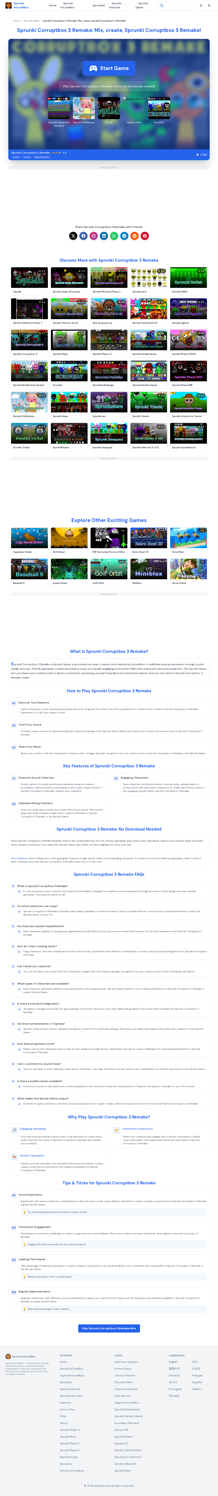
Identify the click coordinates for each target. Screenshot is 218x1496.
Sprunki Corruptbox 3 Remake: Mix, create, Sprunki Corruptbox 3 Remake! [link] (84, 20)
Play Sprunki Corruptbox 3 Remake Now (109, 1328)
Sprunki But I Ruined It (127, 1457)
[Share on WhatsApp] (114, 236)
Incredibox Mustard (126, 1423)
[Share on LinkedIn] (104, 236)
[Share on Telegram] (124, 236)
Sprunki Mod (67, 1436)
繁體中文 (174, 1368)
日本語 (196, 1368)
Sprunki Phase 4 (70, 1430)
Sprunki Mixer (122, 1470)
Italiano (196, 1389)
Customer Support (126, 1362)
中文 (195, 1362)
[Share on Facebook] (83, 236)
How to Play (67, 1409)
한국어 (173, 1382)
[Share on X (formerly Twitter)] (73, 236)
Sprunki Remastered (126, 1409)
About (64, 1423)
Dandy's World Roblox (128, 1450)
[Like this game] (197, 154)
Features (65, 1402)
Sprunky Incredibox (72, 1470)
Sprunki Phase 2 (70, 1443)
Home (52, 5)
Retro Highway (19, 858)
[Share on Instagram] (94, 236)
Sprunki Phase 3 (70, 1450)
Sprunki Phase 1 (123, 1436)
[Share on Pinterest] (145, 236)
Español (197, 1382)
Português (175, 1389)
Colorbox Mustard (125, 1389)
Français (197, 1375)
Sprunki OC (121, 1443)
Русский (174, 1396)
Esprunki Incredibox (72, 1375)
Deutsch (174, 1375)
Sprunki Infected (115, 5)
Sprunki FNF (121, 1430)
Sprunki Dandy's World (128, 1416)
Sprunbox (66, 1464)
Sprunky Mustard (125, 1464)
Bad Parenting (68, 1457)
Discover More (123, 1382)
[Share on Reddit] (134, 236)
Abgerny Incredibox (126, 1402)
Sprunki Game (142, 5)
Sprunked (98, 5)
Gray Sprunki (122, 1396)
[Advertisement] (109, 193)
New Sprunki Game (71, 1396)
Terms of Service (124, 1375)
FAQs (63, 1416)
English (173, 1362)
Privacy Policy (122, 1368)
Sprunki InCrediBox (67, 5)
